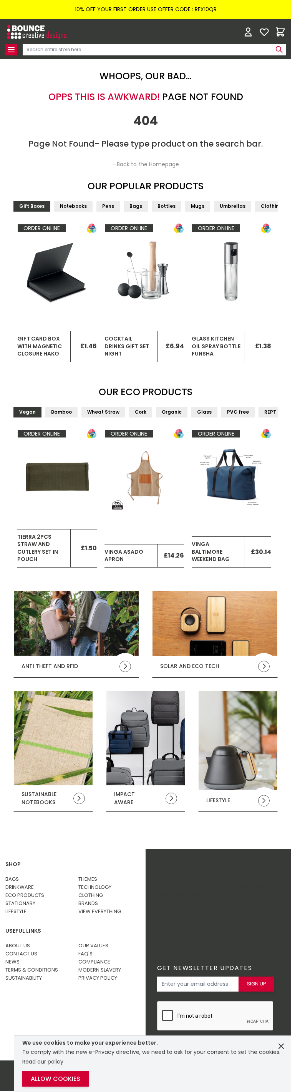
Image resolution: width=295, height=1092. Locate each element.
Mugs (197, 206)
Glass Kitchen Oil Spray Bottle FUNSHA (216, 346)
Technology (94, 887)
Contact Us (21, 953)
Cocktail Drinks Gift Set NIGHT (126, 346)
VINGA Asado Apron (123, 555)
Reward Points (210, 874)
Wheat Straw (103, 412)
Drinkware (19, 887)
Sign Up (256, 983)
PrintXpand (205, 894)
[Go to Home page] (36, 32)
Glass (204, 412)
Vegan (27, 412)
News (12, 961)
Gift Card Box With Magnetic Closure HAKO (39, 346)
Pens (108, 206)
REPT (270, 412)
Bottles (166, 206)
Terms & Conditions (31, 969)
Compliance (94, 961)
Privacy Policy (97, 978)
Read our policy (42, 1061)
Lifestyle (16, 911)
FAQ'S (85, 953)
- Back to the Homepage (145, 164)
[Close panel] (281, 1046)
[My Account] (248, 32)
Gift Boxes (32, 206)
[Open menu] (11, 49)
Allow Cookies (55, 1078)
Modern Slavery (99, 969)
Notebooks (73, 206)
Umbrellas (232, 206)
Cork (140, 412)
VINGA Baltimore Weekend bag (211, 551)
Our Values (93, 945)
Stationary (20, 903)
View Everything (99, 911)
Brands (88, 903)
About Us (17, 945)
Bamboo (61, 412)
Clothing (271, 206)
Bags (135, 206)
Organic (172, 412)
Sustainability (23, 978)
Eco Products (24, 895)
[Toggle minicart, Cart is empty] (280, 32)
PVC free (238, 412)
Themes (87, 879)
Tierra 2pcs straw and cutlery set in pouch (37, 548)
